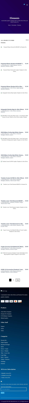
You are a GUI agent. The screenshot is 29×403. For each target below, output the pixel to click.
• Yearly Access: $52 (5, 377)
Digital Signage (13, 65)
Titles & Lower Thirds (14, 180)
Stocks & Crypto (13, 249)
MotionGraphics (4, 318)
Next (18, 280)
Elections (19, 65)
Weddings (3, 361)
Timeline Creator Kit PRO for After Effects (12, 178)
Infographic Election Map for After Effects (12, 109)
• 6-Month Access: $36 (6, 375)
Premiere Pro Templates (6, 313)
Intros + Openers (4, 357)
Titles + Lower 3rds (5, 353)
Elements (3, 66)
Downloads (14, 25)
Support (2, 326)
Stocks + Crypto (4, 348)
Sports (11, 134)
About (2, 328)
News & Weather (14, 272)
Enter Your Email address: (6, 386)
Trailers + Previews (5, 359)
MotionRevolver (5, 65)
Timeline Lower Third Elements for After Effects (14, 223)
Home (9, 25)
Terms (2, 330)
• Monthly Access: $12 (6, 373)
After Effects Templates (6, 311)
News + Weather (4, 351)
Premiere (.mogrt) (9, 66)
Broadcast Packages (5, 344)
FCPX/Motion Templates (6, 316)
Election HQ (3, 340)
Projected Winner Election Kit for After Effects (13, 86)
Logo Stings (3, 355)
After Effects (13, 88)
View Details (14, 54)
